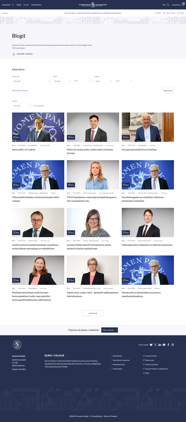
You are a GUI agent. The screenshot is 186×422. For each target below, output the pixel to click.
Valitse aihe (15, 76)
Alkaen (55, 76)
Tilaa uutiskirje (108, 330)
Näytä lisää (93, 313)
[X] (155, 344)
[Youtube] (164, 344)
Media (182, 13)
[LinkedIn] (159, 344)
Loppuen (97, 76)
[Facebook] (168, 344)
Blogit (19, 5)
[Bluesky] (151, 344)
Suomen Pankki (170, 13)
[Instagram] (172, 344)
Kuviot (26, 5)
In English (158, 13)
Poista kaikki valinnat (20, 90)
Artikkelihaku (36, 5)
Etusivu (5, 13)
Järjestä (14, 101)
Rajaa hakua (168, 90)
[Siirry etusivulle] (93, 4)
